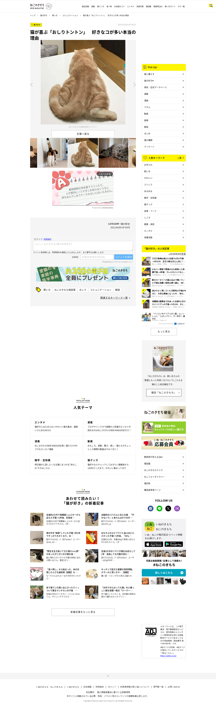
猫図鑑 (148, 6)
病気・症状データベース (155, 87)
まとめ (147, 133)
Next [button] (134, 84)
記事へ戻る (83, 133)
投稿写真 (140, 6)
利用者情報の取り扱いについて (134, 687)
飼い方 (54, 15)
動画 (146, 113)
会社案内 (90, 692)
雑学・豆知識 (150, 197)
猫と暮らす (149, 73)
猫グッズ (148, 204)
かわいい (148, 177)
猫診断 (147, 483)
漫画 (146, 100)
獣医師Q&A (158, 6)
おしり (82, 289)
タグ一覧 (181, 6)
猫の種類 (148, 140)
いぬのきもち (73, 687)
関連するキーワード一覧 (114, 297)
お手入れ (148, 164)
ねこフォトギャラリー (154, 476)
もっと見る (164, 331)
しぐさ (147, 217)
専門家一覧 (158, 687)
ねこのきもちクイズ (153, 470)
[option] (83, 84)
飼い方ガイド (170, 6)
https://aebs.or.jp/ (168, 655)
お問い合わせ (174, 687)
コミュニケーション (70, 15)
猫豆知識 (85, 6)
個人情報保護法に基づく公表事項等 (113, 692)
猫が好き (43, 15)
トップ (32, 15)
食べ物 (109, 6)
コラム (147, 107)
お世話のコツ (119, 6)
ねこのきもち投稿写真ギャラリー (83, 126)
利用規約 (100, 687)
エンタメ (130, 6)
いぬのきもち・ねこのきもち (49, 687)
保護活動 (148, 237)
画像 (146, 120)
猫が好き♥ (149, 80)
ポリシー (112, 687)
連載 (93, 6)
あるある (148, 191)
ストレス (148, 184)
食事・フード (150, 210)
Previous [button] (31, 84)
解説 (117, 289)
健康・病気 (149, 224)
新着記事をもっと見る (83, 612)
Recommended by (166, 323)
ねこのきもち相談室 (65, 289)
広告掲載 (87, 687)
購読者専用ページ (152, 489)
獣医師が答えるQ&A (153, 456)
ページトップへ (108, 676)
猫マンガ (100, 6)
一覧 (179, 157)
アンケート (149, 146)
